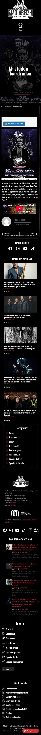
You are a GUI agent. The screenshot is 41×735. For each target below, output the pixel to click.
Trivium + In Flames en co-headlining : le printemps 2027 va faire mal (18, 316)
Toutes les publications (22, 224)
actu (15, 552)
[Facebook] (10, 248)
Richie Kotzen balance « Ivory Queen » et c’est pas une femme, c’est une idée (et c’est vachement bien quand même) (19, 284)
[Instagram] (18, 248)
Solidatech (13, 502)
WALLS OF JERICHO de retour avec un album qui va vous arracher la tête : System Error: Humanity (20, 412)
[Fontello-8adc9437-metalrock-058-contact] (30, 530)
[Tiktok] (23, 530)
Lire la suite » (7, 292)
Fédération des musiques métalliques (15, 673)
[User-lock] (36, 530)
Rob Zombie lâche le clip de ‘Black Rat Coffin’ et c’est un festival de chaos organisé (19, 347)
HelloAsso (13, 505)
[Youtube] (25, 248)
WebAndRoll (28, 728)
